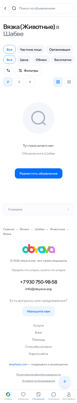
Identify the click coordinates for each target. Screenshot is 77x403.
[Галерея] (58, 82)
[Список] (69, 82)
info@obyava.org (38, 289)
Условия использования (38, 380)
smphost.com (18, 364)
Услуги (38, 325)
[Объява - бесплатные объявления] (38, 250)
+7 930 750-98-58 (38, 282)
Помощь (38, 340)
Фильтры (31, 70)
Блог (38, 332)
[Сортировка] (8, 70)
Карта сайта (38, 354)
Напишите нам (38, 311)
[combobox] (44, 8)
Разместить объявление (39, 173)
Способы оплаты (38, 347)
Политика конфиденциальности (38, 374)
